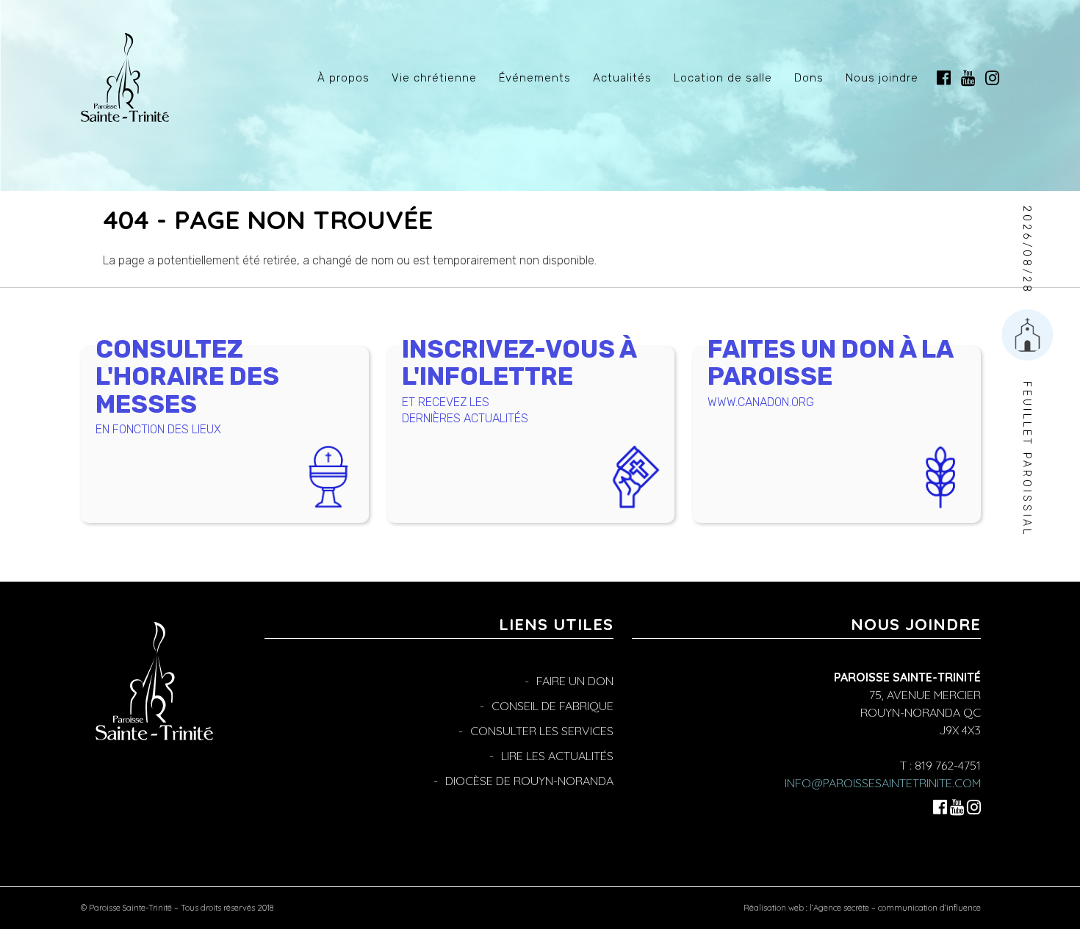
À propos (343, 77)
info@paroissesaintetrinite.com (883, 783)
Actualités (622, 77)
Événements (535, 77)
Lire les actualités (557, 755)
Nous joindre (882, 77)
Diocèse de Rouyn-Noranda (529, 780)
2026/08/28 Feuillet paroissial (1026, 371)
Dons (809, 77)
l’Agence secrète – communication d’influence (895, 908)
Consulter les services (541, 730)
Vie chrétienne (434, 77)
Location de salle (723, 77)
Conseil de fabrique (552, 705)
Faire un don (574, 680)
